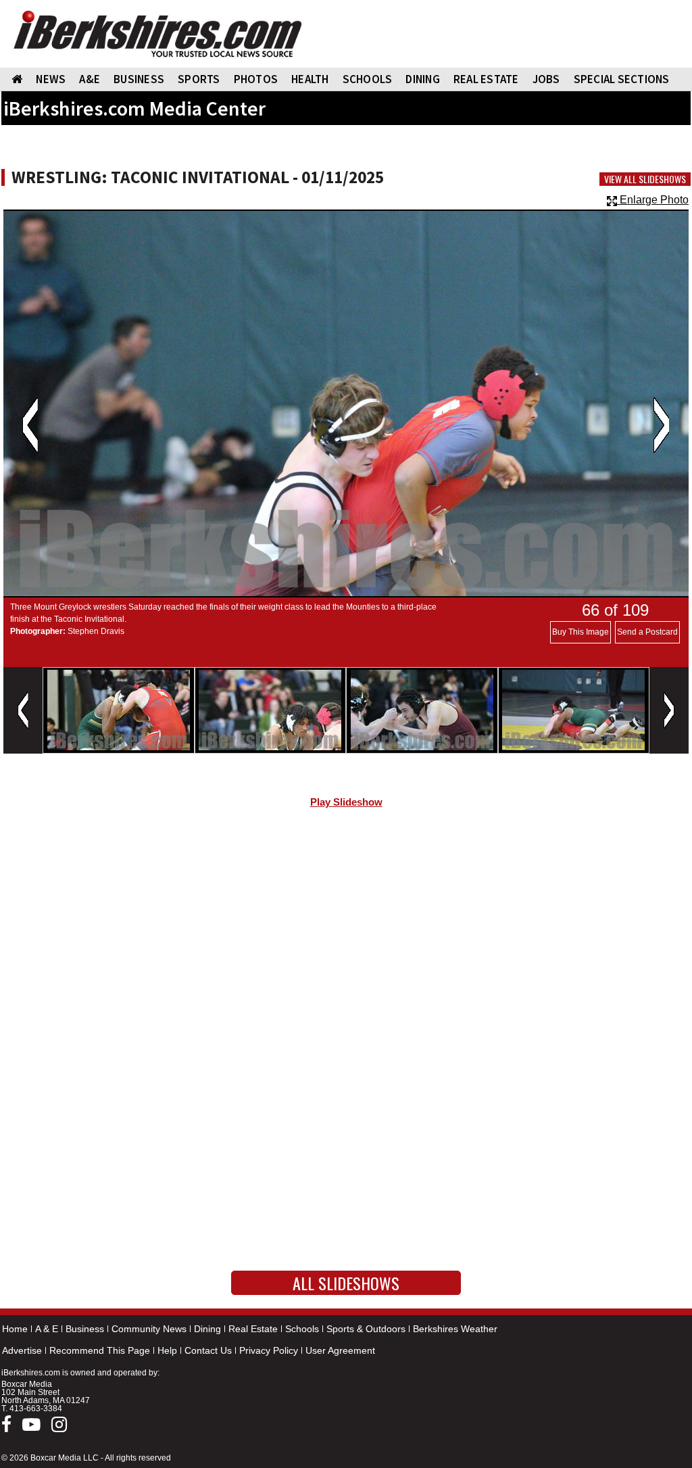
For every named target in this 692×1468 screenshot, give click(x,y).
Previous (30, 425)
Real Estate (253, 1328)
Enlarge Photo (653, 199)
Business (85, 1328)
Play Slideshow (346, 802)
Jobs (546, 79)
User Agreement (340, 1350)
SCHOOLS (368, 79)
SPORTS (199, 79)
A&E (89, 79)
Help (167, 1350)
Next (661, 425)
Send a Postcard (647, 632)
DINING (422, 79)
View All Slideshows (645, 179)
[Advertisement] (346, 932)
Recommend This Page (99, 1350)
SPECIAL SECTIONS (622, 79)
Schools (302, 1328)
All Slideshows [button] (346, 1283)
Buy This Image (580, 632)
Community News (149, 1328)
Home (15, 1328)
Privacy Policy (268, 1350)
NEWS (51, 79)
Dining (207, 1328)
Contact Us (208, 1350)
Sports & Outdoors (365, 1328)
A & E (46, 1328)
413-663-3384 (35, 1408)
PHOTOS (256, 79)
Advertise (22, 1350)
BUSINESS (139, 79)
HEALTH (310, 79)
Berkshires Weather (455, 1328)
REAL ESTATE (486, 79)
